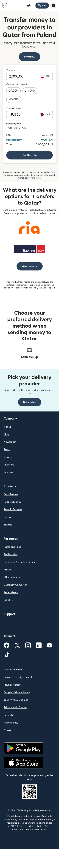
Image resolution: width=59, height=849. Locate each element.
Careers (8, 457)
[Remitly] (5, 5)
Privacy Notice (12, 685)
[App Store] (23, 762)
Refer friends (11, 592)
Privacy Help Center (15, 707)
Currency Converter (15, 585)
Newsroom (10, 442)
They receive (13, 108)
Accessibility (11, 722)
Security (8, 715)
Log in (28, 5)
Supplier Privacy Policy (17, 692)
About (7, 427)
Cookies (8, 730)
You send (11, 70)
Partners (9, 569)
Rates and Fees (12, 547)
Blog (6, 434)
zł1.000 (13, 90)
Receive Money (12, 502)
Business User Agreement (18, 677)
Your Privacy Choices (16, 700)
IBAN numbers (12, 577)
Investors (9, 464)
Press (7, 449)
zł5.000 (14, 99)
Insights (8, 600)
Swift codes (10, 554)
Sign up (42, 5)
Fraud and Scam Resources (19, 562)
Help (6, 622)
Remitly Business (13, 509)
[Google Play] (23, 748)
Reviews (8, 472)
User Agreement (13, 669)
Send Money (11, 494)
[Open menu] (53, 5)
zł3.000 (30, 90)
